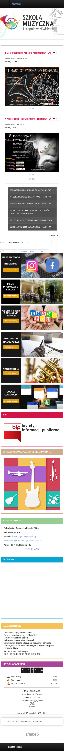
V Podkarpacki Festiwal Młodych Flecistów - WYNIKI (30, 119)
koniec (42, 252)
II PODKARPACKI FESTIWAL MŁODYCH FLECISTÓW (30, 227)
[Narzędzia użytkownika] (55, 52)
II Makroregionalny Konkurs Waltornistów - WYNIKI (30, 53)
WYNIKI (32, 108)
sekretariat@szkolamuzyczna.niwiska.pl (23, 540)
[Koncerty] (32, 318)
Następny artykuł (27, 252)
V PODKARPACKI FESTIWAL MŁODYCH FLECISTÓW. (30, 197)
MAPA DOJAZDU (32, 549)
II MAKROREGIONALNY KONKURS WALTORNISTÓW (30, 190)
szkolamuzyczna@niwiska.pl (23, 536)
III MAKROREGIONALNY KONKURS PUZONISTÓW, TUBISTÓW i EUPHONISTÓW (30, 212)
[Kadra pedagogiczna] (32, 370)
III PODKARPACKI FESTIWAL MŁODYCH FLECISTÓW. (31, 220)
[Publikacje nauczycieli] (32, 344)
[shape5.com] (32, 735)
